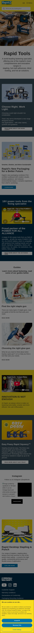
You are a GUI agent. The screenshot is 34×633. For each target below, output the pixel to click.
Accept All (17, 620)
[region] (17, 616)
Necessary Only (17, 625)
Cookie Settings (17, 629)
